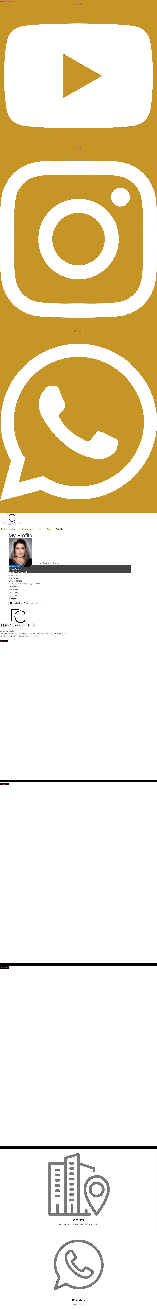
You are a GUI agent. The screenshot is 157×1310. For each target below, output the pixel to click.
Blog (40, 529)
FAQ (49, 529)
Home (4, 529)
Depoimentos (27, 529)
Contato (59, 529)
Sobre (14, 529)
